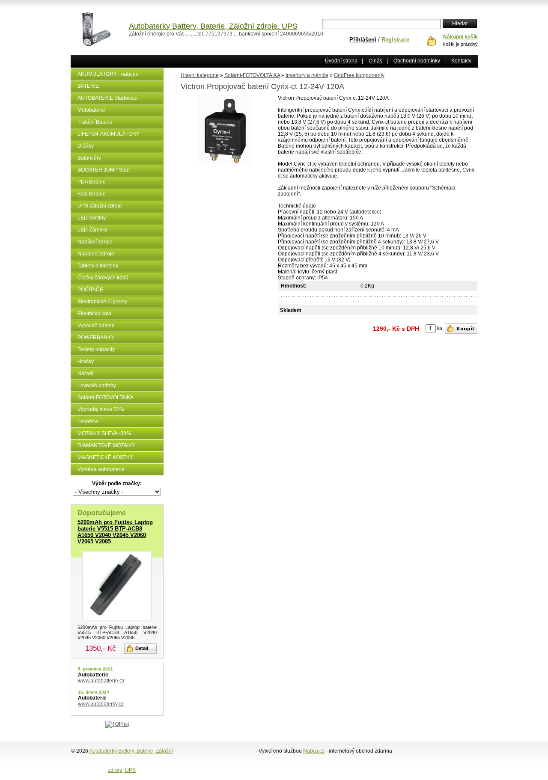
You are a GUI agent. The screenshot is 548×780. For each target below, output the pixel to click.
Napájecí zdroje (95, 254)
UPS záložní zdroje (99, 206)
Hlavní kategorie (200, 75)
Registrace (395, 39)
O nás (375, 61)
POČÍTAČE (90, 290)
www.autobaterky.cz (101, 704)
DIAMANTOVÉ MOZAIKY (106, 445)
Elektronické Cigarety (102, 302)
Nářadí (85, 374)
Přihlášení (362, 39)
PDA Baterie (91, 182)
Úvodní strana (341, 61)
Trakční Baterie (95, 122)
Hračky (85, 362)
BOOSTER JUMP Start (103, 170)
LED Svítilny (91, 218)
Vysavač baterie (96, 326)
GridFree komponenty (359, 75)
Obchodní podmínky (416, 61)
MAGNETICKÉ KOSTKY (105, 457)
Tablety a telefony (97, 266)
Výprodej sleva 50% (100, 409)
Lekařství (87, 421)
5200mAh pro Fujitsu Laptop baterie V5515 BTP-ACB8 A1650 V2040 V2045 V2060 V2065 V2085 (115, 532)
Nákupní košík (460, 37)
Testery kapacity (96, 350)
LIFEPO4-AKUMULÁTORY (108, 134)
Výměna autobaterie (101, 469)
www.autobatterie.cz (101, 681)
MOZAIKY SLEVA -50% (104, 433)
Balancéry (89, 158)
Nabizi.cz (314, 751)
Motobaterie (91, 110)
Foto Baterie (91, 194)
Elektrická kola (94, 314)
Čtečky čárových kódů (102, 278)
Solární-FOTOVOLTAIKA (105, 397)
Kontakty (461, 61)
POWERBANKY (95, 338)
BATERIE (88, 86)
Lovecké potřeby (96, 386)
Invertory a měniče (307, 75)
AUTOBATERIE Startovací (107, 98)
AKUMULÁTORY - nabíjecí (108, 74)
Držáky (85, 146)
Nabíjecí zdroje (95, 242)
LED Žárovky (92, 230)
